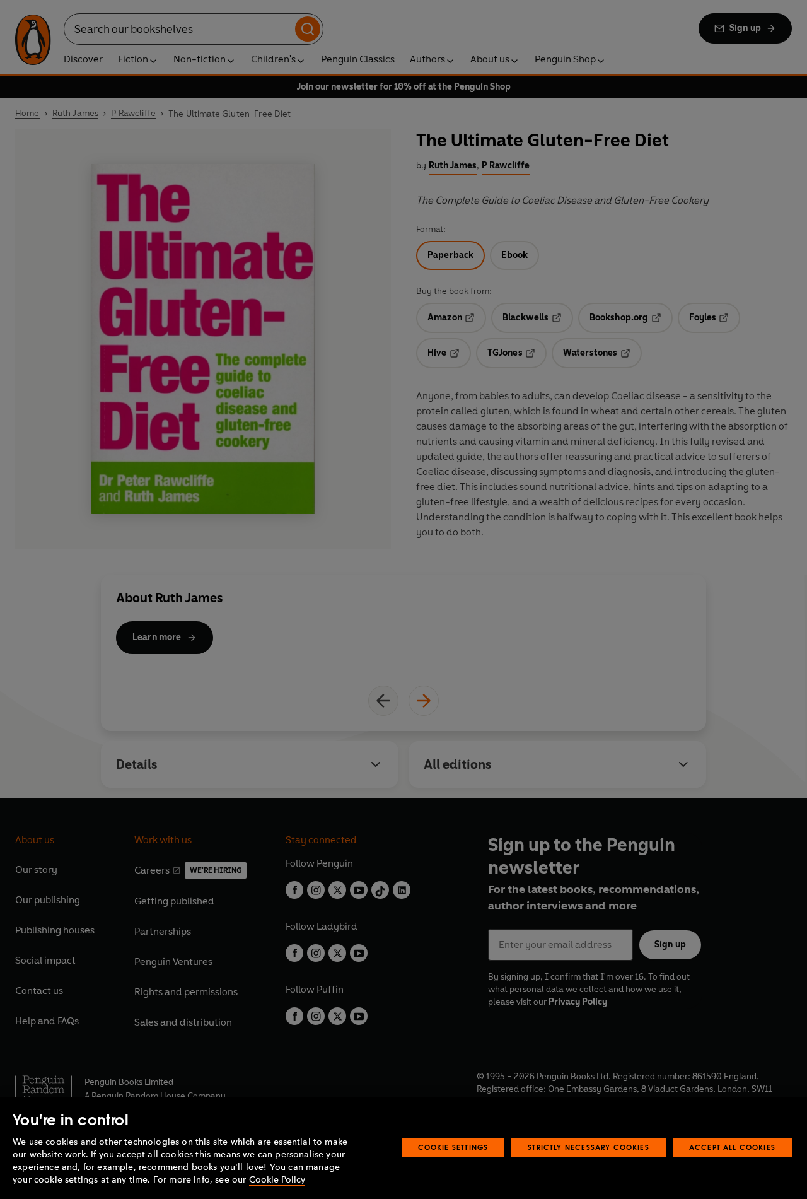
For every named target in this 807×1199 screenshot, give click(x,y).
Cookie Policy (277, 1179)
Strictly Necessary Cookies (588, 1147)
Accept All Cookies (732, 1147)
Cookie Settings (453, 1147)
